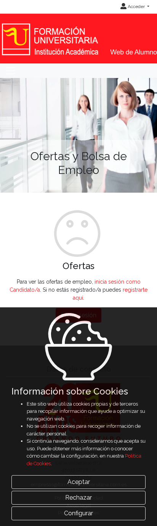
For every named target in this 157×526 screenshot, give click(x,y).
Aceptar (78, 481)
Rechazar (78, 497)
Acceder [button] (136, 6)
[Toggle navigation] (10, 70)
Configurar (78, 513)
